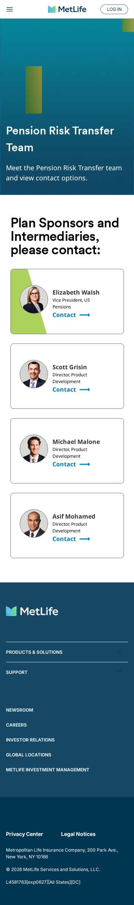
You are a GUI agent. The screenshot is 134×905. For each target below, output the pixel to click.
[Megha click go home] (67, 9)
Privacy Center (24, 834)
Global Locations (28, 755)
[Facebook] (12, 815)
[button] (67, 652)
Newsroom (19, 710)
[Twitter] (54, 815)
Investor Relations (30, 740)
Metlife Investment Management (47, 769)
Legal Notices (78, 834)
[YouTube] (74, 815)
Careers (16, 725)
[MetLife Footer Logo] (32, 612)
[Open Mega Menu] (23, 9)
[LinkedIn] (33, 815)
